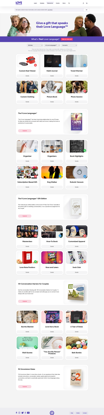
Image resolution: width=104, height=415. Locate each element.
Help (72, 413)
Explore (25, 131)
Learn (35, 3)
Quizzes (42, 3)
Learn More (50, 9)
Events (58, 3)
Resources (50, 3)
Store (64, 3)
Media (77, 413)
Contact (85, 413)
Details (27, 76)
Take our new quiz (67, 39)
